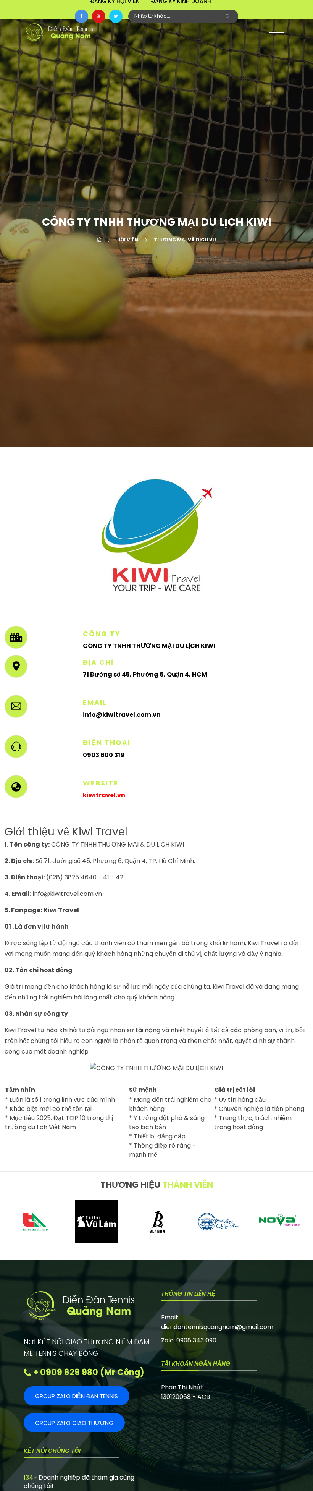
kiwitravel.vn (104, 795)
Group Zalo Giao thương (74, 1423)
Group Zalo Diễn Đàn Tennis (76, 1396)
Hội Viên (127, 239)
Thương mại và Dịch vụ (185, 239)
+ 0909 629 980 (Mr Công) (87, 1372)
